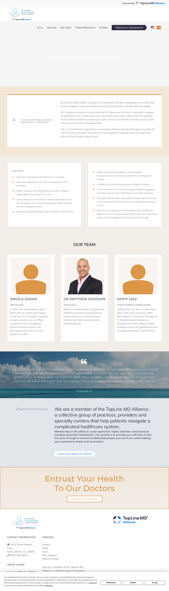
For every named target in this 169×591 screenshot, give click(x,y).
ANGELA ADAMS (23, 299)
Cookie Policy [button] (92, 583)
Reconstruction (51, 558)
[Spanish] (159, 27)
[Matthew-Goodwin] (84, 258)
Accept (155, 583)
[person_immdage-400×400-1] (31, 258)
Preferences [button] (49, 586)
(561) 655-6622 (19, 555)
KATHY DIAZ (127, 299)
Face (45, 551)
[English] (153, 27)
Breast (46, 544)
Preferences (111, 583)
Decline (133, 583)
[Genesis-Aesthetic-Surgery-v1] (26, 516)
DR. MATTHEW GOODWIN (84, 299)
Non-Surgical (50, 555)
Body (45, 548)
